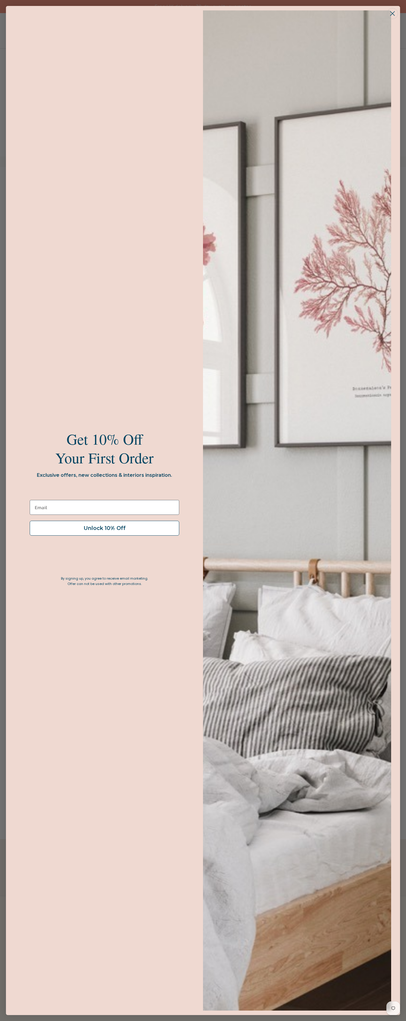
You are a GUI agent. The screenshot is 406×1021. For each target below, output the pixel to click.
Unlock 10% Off (105, 528)
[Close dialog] (392, 13)
